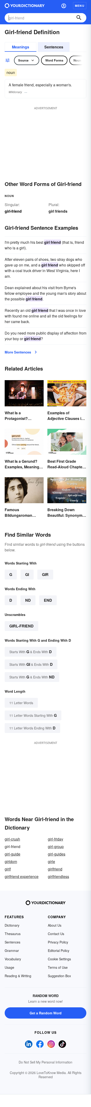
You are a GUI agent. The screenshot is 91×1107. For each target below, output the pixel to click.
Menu (79, 6)
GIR (45, 574)
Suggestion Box (59, 975)
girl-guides (56, 854)
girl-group (56, 846)
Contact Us (56, 933)
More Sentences (18, 352)
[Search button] (79, 18)
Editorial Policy (58, 950)
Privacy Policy (58, 942)
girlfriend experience (21, 876)
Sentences (53, 47)
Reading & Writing (18, 975)
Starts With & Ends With (30, 651)
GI (27, 574)
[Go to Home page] (25, 5)
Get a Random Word (46, 1013)
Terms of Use (58, 967)
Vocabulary (13, 959)
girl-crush (12, 839)
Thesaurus (13, 933)
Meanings (20, 47)
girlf (8, 869)
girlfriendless (58, 876)
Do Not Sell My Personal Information (45, 1062)
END (48, 600)
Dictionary (12, 925)
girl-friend (21, 626)
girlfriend (55, 869)
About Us (54, 925)
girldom (11, 861)
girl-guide (12, 854)
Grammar (12, 950)
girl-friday (55, 839)
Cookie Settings (59, 959)
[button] (63, 6)
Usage (9, 967)
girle (51, 861)
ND (28, 600)
